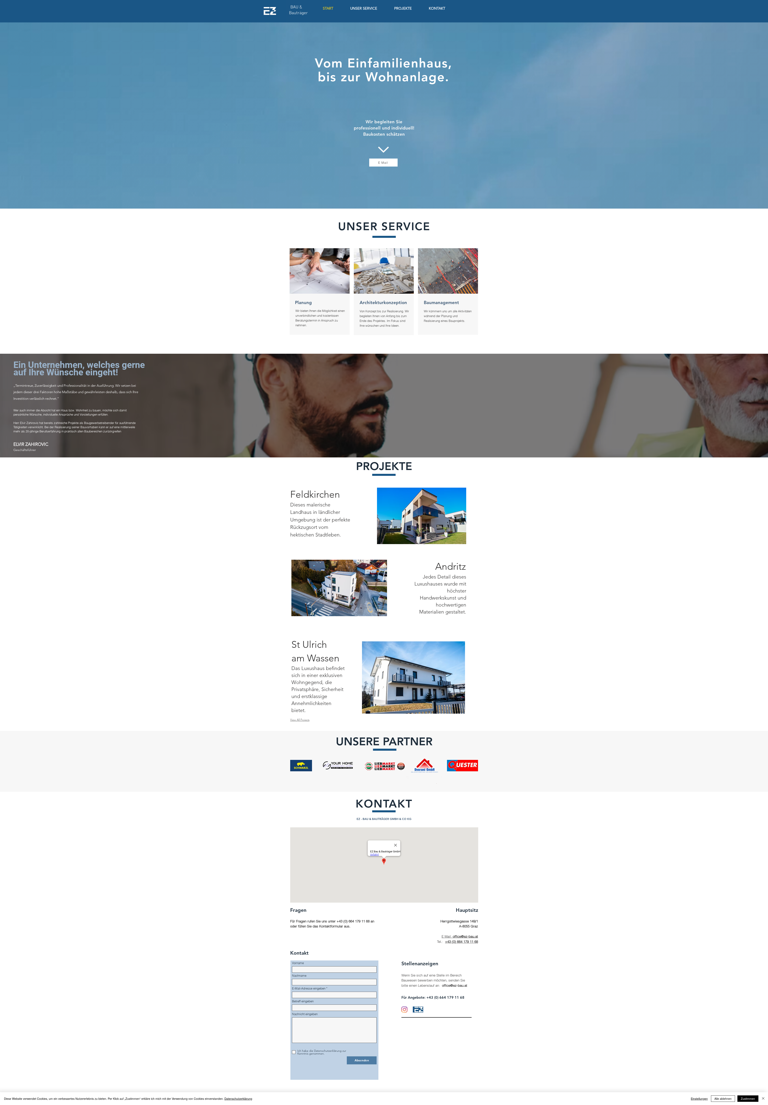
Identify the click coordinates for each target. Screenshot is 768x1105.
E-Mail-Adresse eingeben (308, 988)
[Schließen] (763, 1098)
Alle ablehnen (723, 1099)
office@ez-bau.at (454, 985)
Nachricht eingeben (305, 1014)
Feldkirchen (315, 494)
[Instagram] (404, 1010)
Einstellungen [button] (699, 1099)
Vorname (298, 962)
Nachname (299, 975)
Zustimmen (748, 1099)
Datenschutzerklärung (238, 1099)
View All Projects (299, 720)
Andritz (450, 566)
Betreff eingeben (303, 1001)
